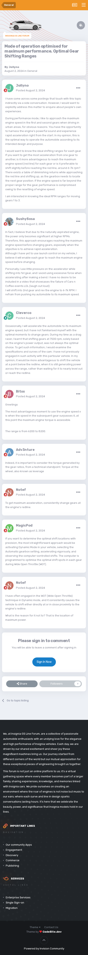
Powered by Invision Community (44, 948)
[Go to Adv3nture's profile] (9, 452)
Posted (30, 90)
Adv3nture (25, 450)
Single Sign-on (15, 902)
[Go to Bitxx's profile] (9, 394)
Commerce (12, 860)
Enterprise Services (18, 897)
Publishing (12, 865)
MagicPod (24, 525)
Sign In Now (44, 662)
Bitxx (20, 391)
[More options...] (78, 88)
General (32, 70)
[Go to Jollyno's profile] (9, 88)
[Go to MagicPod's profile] (9, 528)
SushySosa (25, 219)
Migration (12, 907)
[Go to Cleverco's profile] (9, 315)
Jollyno (14, 67)
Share (23, 683)
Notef (21, 490)
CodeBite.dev (52, 931)
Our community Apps (19, 844)
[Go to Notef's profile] (9, 492)
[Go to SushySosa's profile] (9, 222)
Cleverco (23, 313)
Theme (34, 927)
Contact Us (51, 927)
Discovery (12, 855)
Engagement (14, 849)
